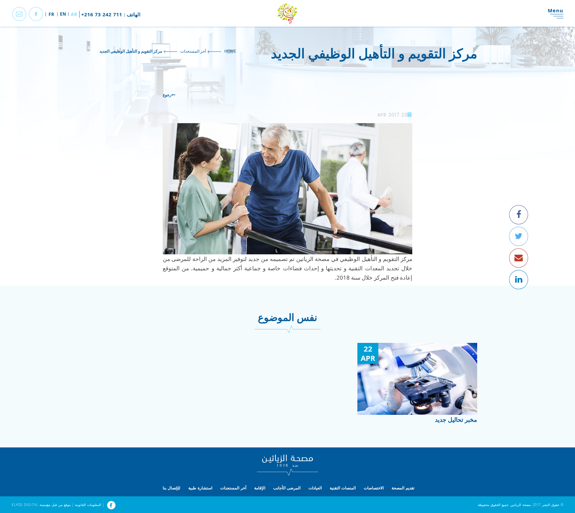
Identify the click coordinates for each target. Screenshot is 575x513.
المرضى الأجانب (286, 488)
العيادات (315, 488)
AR (74, 14)
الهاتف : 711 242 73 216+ (110, 14)
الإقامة (259, 488)
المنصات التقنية (343, 488)
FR (52, 14)
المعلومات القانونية (87, 504)
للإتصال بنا (171, 488)
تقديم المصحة (403, 488)
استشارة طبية (200, 488)
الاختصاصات (374, 488)
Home (230, 51)
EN (63, 14)
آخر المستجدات (193, 51)
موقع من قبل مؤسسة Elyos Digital (41, 504)
